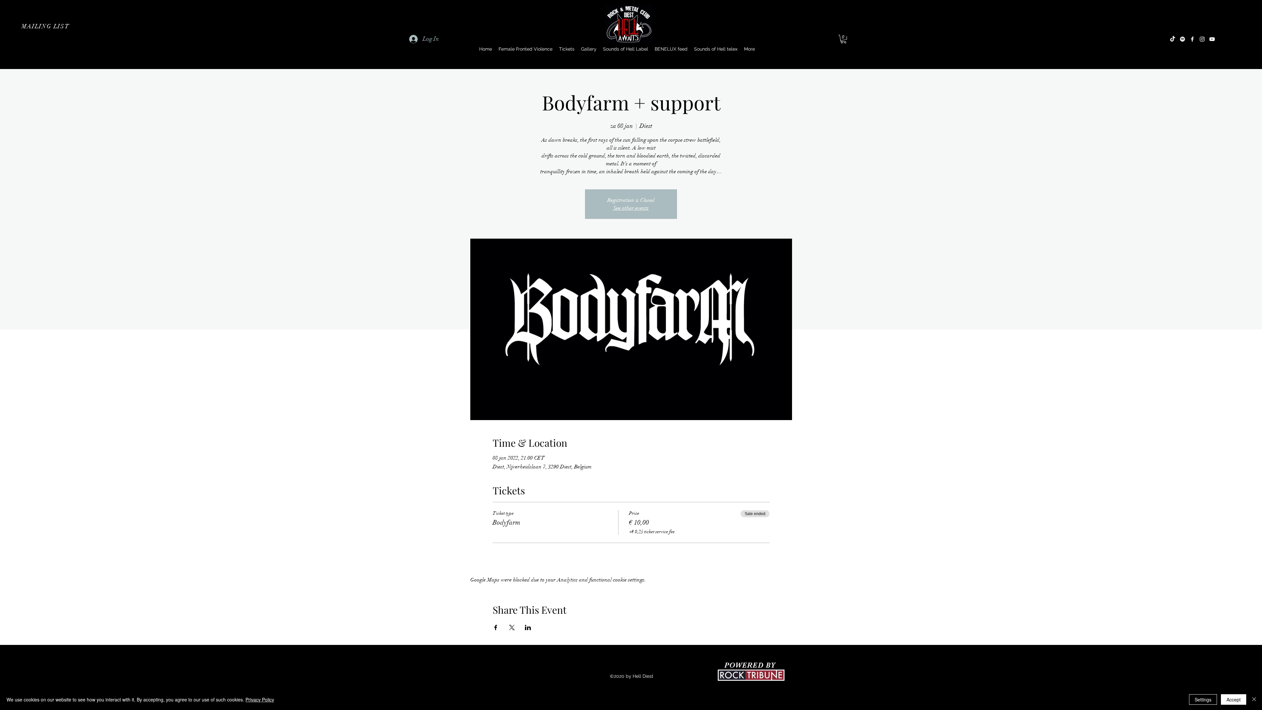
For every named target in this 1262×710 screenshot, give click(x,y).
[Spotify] (1182, 39)
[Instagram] (1202, 39)
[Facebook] (1192, 39)
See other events (631, 208)
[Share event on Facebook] (496, 627)
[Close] (1254, 699)
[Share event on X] (512, 627)
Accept (1234, 699)
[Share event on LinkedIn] (528, 627)
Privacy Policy (259, 699)
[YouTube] (1212, 39)
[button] (46, 26)
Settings (1203, 699)
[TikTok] (1172, 39)
